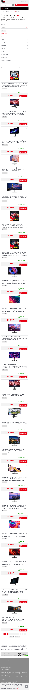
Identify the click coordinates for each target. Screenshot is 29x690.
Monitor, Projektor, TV (10, 11)
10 (24, 634)
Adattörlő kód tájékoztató (6, 667)
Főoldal (2, 11)
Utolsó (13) (17, 636)
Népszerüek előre (22, 67)
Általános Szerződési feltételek (7, 663)
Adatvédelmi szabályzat (5, 660)
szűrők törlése (4, 33)
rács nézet (1, 67)
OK (26, 686)
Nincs (3, 30)
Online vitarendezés (5, 665)
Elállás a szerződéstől (5, 669)
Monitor (18, 11)
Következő (12, 636)
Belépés (22, 1)
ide (17, 688)
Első (5, 634)
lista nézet (4, 67)
